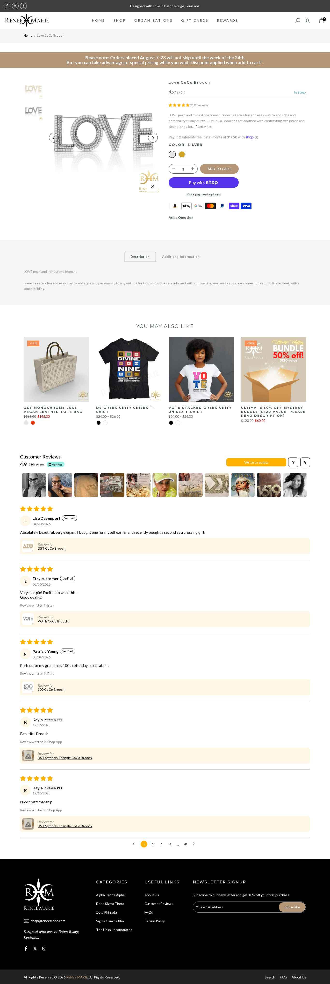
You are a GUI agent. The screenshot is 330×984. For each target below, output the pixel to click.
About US (299, 977)
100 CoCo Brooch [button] (51, 689)
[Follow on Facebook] (7, 6)
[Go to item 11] (295, 485)
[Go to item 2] (60, 485)
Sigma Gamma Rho (110, 921)
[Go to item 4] (112, 485)
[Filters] (293, 462)
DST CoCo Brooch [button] (51, 548)
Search (270, 977)
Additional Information (181, 256)
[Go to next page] (195, 844)
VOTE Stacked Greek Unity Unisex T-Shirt (200, 410)
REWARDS (227, 20)
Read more (203, 126)
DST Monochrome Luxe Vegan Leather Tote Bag (53, 410)
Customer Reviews (158, 904)
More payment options (204, 194)
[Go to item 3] (86, 485)
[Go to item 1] (34, 485)
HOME (98, 20)
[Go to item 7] (191, 485)
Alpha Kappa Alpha (110, 895)
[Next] (153, 138)
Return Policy (154, 921)
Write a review (256, 462)
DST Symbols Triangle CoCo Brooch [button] (65, 758)
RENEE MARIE (77, 977)
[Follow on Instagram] (23, 6)
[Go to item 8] (217, 485)
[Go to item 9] (243, 485)
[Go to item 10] (269, 485)
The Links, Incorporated (114, 930)
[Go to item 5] (138, 485)
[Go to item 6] (164, 485)
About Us (151, 895)
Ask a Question (181, 217)
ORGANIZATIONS (153, 20)
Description (140, 256)
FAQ (283, 977)
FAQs (148, 912)
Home (28, 35)
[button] (179, 105)
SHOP (120, 20)
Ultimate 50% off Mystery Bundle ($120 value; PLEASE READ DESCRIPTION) (273, 411)
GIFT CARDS (194, 20)
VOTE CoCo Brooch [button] (53, 621)
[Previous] (54, 138)
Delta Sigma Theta (110, 904)
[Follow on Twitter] (15, 6)
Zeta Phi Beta (106, 912)
